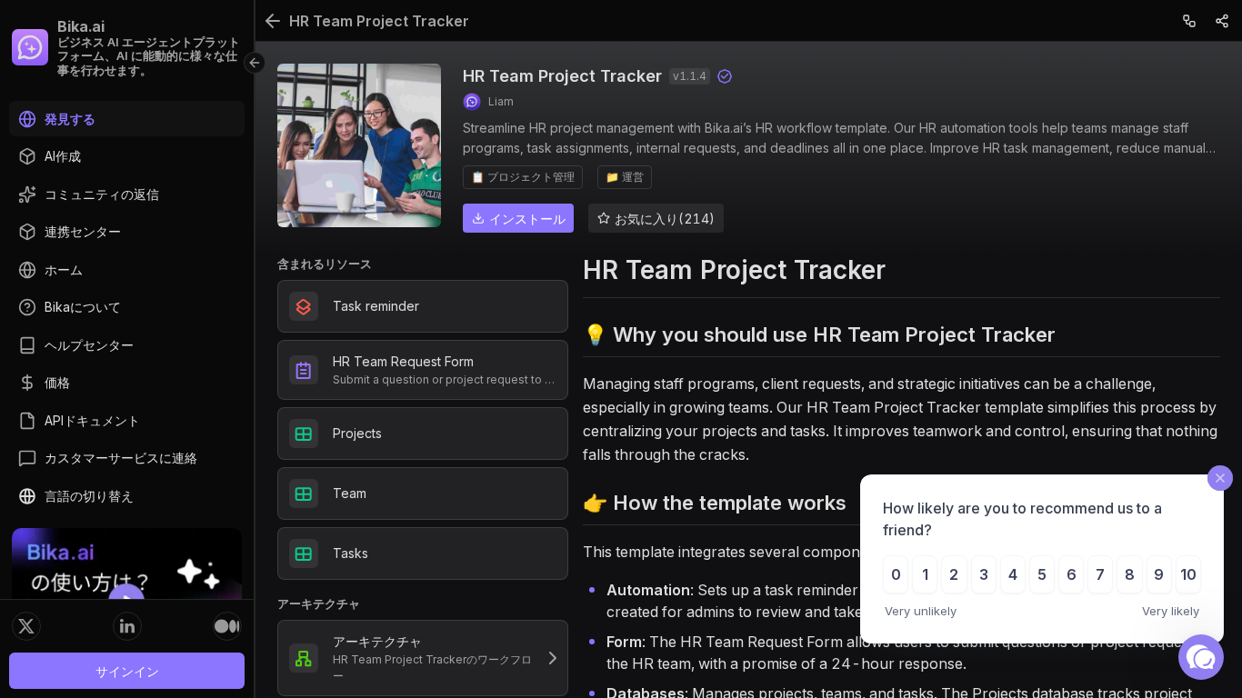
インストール (527, 218)
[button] (1201, 657)
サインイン (127, 671)
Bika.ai (81, 26)
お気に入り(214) (665, 218)
